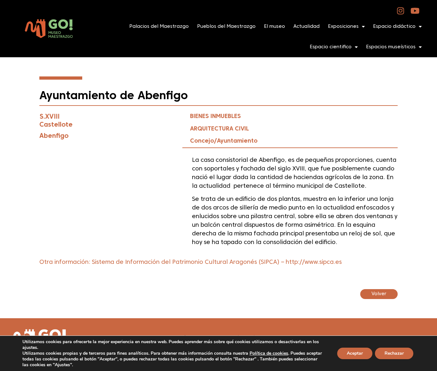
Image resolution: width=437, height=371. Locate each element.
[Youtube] (415, 11)
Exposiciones (343, 26)
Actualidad (306, 26)
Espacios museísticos (391, 47)
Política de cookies (269, 353)
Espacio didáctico (394, 26)
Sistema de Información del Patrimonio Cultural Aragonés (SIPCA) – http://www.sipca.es (217, 262)
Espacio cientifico (331, 47)
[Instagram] (400, 11)
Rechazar (394, 353)
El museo (274, 26)
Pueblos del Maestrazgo (226, 26)
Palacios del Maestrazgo (159, 26)
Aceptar (355, 353)
